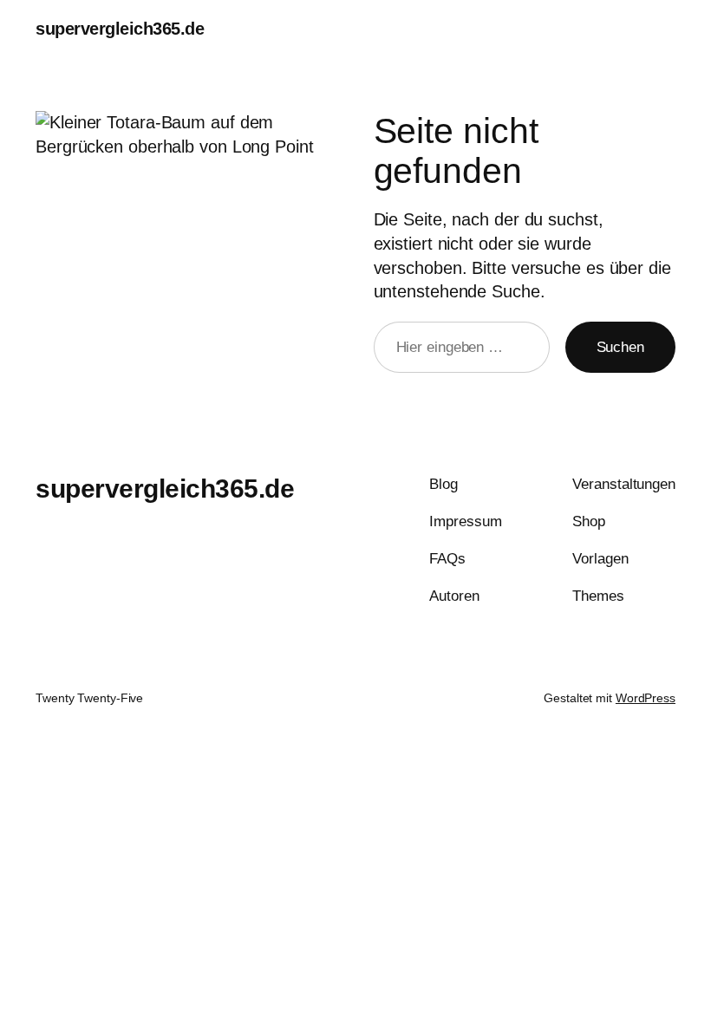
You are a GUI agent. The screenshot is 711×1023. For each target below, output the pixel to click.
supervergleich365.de (120, 28)
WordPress (645, 698)
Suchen (620, 347)
